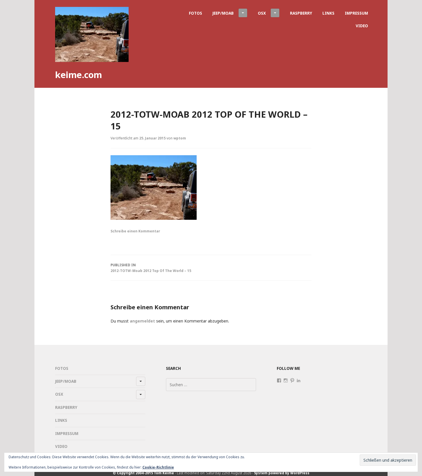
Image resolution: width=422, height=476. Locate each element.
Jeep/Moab (223, 13)
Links (328, 13)
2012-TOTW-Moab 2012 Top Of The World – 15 (151, 268)
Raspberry (301, 13)
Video (362, 25)
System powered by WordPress (281, 473)
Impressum (356, 13)
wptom (179, 138)
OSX (262, 13)
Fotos (195, 13)
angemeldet (142, 321)
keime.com (78, 75)
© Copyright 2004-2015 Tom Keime (143, 473)
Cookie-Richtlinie (158, 467)
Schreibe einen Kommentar (135, 231)
